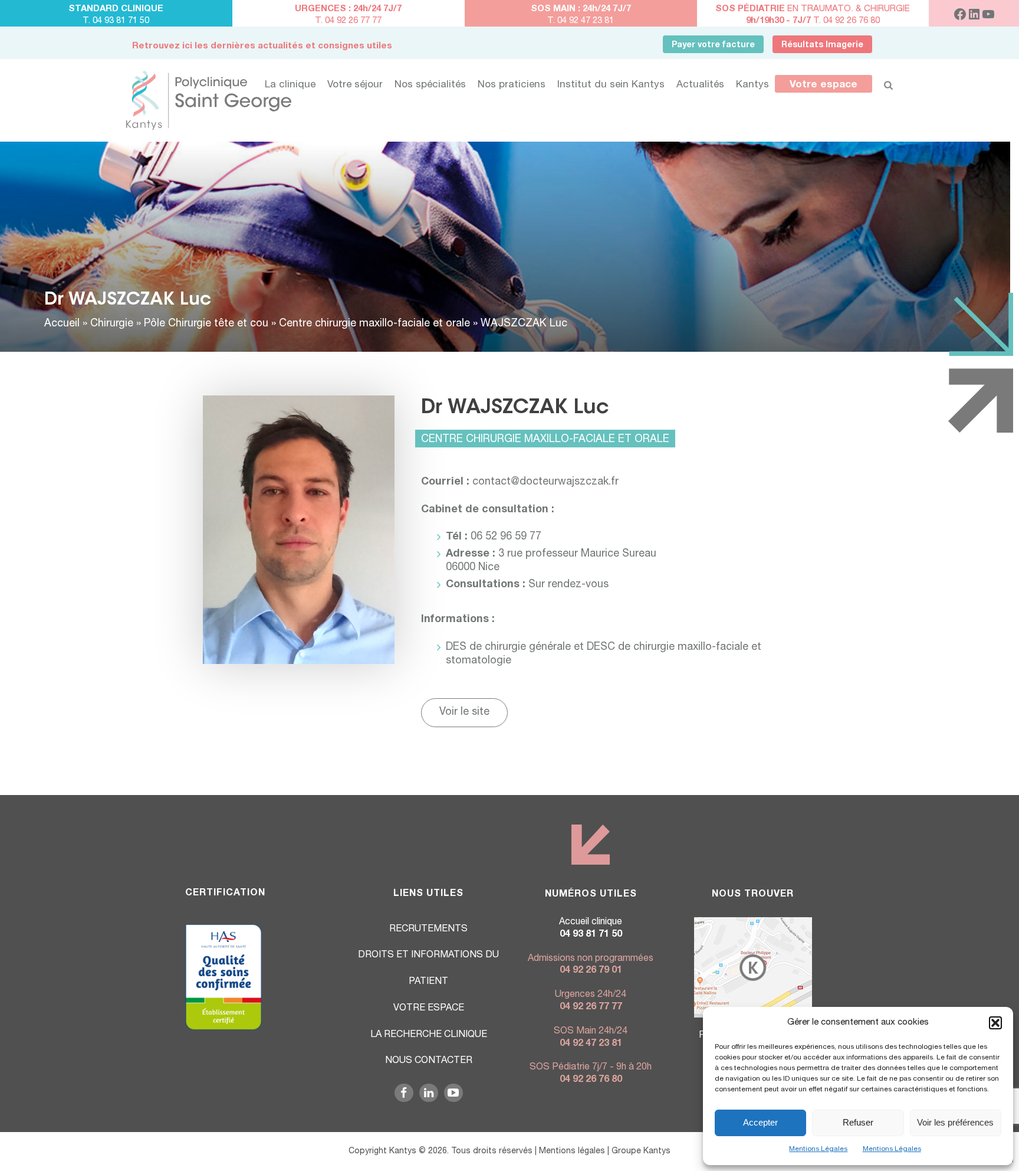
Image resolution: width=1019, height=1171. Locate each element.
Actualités (700, 85)
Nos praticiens (511, 85)
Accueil (62, 324)
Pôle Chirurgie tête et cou (206, 324)
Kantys (752, 85)
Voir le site (464, 712)
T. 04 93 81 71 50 (116, 21)
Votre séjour (355, 85)
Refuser (858, 1122)
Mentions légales (572, 1151)
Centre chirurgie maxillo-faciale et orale (374, 324)
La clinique (290, 85)
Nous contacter (428, 1061)
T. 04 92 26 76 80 (813, 21)
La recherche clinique (428, 1035)
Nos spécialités (430, 85)
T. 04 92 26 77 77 (348, 21)
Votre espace (823, 85)
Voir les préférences (955, 1122)
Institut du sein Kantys (611, 85)
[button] (995, 1023)
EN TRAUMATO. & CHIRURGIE (812, 9)
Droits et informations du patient (428, 969)
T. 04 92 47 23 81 (580, 21)
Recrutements (428, 929)
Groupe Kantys (641, 1151)
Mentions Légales (818, 1149)
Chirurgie (111, 324)
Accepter (760, 1122)
